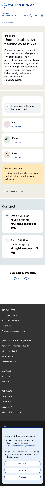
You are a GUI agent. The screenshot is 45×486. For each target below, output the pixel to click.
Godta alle (22, 463)
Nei (29, 278)
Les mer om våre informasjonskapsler (19, 445)
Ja (18, 278)
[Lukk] (39, 432)
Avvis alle (22, 470)
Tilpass (22, 477)
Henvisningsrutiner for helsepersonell (22, 108)
